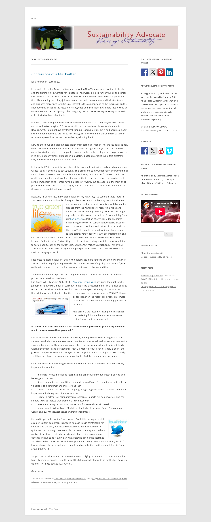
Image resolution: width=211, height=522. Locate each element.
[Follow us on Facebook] (144, 151)
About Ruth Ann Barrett (152, 253)
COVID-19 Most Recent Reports (155, 279)
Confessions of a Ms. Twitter (53, 74)
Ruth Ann (73, 482)
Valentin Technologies (84, 281)
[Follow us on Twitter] (153, 151)
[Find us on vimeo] (169, 151)
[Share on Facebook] (144, 72)
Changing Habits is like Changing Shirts (158, 286)
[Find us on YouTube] (161, 151)
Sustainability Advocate (151, 275)
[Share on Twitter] (153, 72)
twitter (43, 482)
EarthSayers (76, 218)
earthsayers (115, 478)
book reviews (103, 478)
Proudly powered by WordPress (44, 509)
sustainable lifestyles (76, 478)
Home (34, 18)
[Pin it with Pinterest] (161, 72)
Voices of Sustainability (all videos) (156, 256)
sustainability (60, 478)
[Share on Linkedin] (169, 72)
